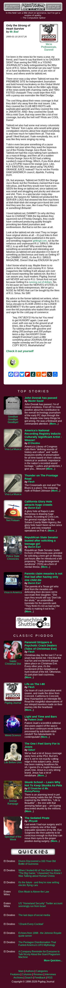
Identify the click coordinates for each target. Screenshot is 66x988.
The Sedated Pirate (37, 818)
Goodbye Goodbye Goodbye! (13, 419)
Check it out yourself (19, 351)
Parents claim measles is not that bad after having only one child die (43, 577)
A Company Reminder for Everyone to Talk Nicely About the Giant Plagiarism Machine (39, 954)
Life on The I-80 (35, 684)
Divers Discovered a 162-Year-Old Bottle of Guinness (37, 862)
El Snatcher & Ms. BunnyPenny (37, 790)
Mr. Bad (14, 31)
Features (15, 974)
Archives (18, 977)
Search (29, 977)
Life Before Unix (13, 762)
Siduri (31, 750)
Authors (29, 971)
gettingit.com (40, 240)
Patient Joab (35, 719)
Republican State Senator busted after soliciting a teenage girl (41, 540)
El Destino (34, 443)
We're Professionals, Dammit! (49, 47)
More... (54, 423)
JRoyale (33, 821)
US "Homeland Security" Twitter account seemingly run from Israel (40, 904)
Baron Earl (34, 507)
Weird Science (13, 735)
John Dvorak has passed (41, 397)
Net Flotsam (12, 520)
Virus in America (13, 592)
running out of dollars (40, 282)
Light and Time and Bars (41, 716)
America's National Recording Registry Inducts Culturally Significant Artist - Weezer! (43, 435)
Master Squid (35, 401)
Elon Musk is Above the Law (33, 891)
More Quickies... (53, 960)
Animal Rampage (13, 802)
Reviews (38, 974)
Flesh (31, 481)
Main (21, 971)
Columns (27, 974)
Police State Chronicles (12, 557)
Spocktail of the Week (13, 838)
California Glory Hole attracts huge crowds (38, 503)
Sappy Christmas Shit (13, 662)
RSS (49, 977)
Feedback (40, 977)
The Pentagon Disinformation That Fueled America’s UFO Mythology (37, 943)
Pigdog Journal (13, 703)
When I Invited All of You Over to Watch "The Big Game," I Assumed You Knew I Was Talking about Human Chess (40, 873)
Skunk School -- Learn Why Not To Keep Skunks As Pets (43, 784)
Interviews (50, 974)
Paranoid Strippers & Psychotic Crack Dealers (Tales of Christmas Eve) (41, 645)
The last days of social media (34, 915)
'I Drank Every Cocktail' (31, 924)
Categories (42, 971)
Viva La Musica (13, 449)
